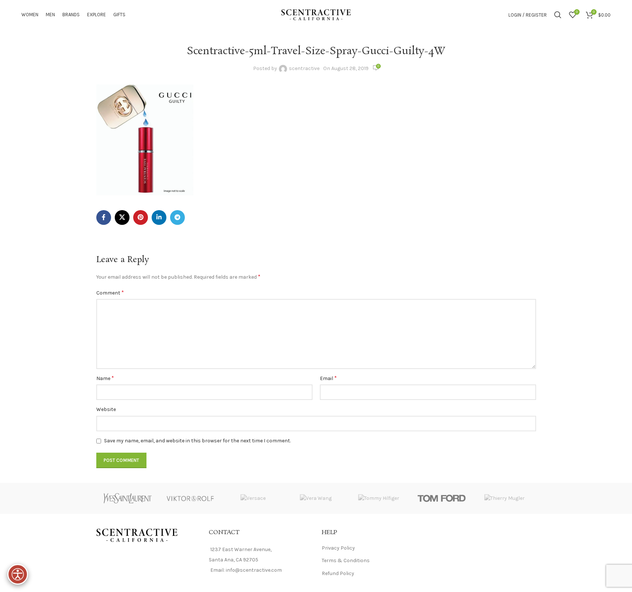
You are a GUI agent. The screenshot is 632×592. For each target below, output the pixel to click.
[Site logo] (316, 14)
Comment (110, 292)
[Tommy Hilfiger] (379, 498)
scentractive (304, 68)
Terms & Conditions (346, 560)
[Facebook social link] (103, 217)
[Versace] (253, 498)
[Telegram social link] (177, 217)
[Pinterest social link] (140, 217)
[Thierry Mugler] (504, 498)
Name (105, 378)
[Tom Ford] (441, 498)
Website (106, 409)
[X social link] (122, 217)
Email (328, 378)
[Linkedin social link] (159, 217)
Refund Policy (338, 573)
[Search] (557, 14)
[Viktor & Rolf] (190, 498)
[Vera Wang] (315, 498)
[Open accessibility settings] (17, 574)
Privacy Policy (338, 548)
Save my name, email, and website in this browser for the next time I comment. (197, 441)
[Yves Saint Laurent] (127, 498)
